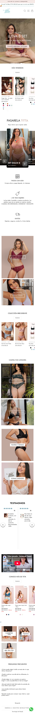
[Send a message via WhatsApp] (31, 709)
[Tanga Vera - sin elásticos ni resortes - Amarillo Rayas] (11, 107)
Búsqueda (17, 703)
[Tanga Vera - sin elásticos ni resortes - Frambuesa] (5, 107)
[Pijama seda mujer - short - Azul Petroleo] (8, 614)
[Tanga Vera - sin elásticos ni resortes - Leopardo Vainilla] (9, 109)
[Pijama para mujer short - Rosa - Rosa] (20, 614)
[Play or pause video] (5, 161)
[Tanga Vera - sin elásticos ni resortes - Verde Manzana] (11, 105)
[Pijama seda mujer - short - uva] (6, 614)
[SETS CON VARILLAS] (17, 381)
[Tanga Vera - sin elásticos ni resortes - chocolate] (7, 103)
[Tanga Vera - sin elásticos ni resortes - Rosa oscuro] (9, 103)
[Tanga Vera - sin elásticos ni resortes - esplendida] (3, 109)
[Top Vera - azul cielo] (34, 104)
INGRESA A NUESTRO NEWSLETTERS (17, 708)
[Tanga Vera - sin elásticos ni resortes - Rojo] (3, 105)
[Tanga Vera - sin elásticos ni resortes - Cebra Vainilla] (5, 109)
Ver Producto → (12, 165)
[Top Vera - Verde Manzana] (31, 104)
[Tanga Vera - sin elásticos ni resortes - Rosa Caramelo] (11, 103)
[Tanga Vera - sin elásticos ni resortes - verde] (11, 109)
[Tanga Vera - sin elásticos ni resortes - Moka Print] (7, 109)
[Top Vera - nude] (32, 102)
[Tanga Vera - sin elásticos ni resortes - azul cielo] (3, 107)
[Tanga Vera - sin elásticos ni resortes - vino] (7, 105)
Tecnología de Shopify (17, 711)
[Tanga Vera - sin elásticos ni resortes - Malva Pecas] (9, 107)
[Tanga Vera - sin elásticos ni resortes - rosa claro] (5, 103)
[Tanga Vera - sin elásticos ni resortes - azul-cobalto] (9, 105)
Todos (17, 72)
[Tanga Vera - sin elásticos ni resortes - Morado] (7, 107)
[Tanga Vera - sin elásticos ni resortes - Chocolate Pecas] (7, 110)
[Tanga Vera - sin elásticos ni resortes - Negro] (3, 103)
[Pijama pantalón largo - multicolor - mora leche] (34, 614)
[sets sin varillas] (17, 257)
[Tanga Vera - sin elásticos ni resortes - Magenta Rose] (5, 105)
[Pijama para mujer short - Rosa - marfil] (22, 614)
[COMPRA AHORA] (17, 292)
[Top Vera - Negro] (30, 102)
